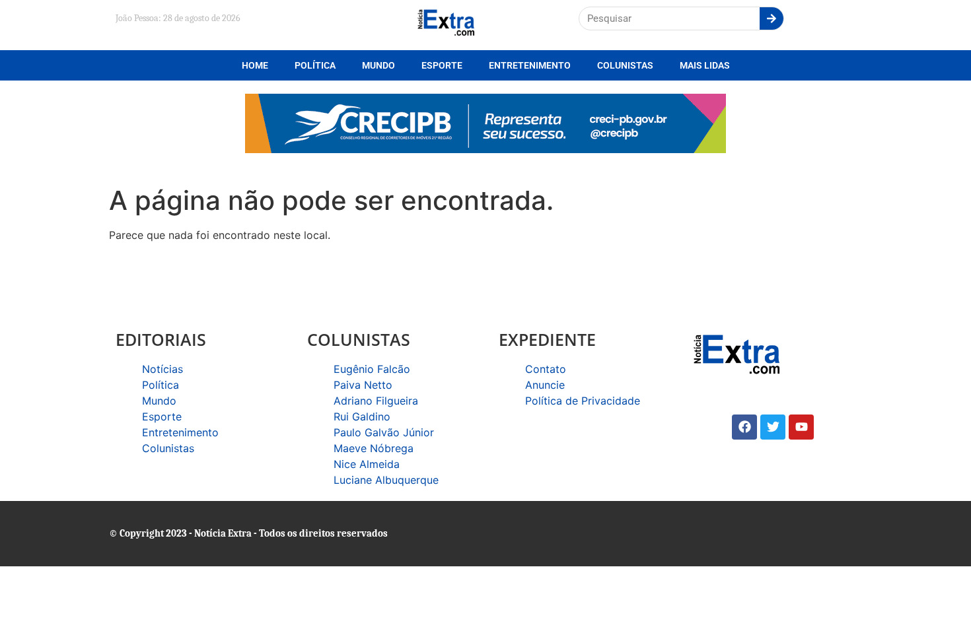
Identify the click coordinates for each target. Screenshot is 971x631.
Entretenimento (530, 65)
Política (315, 65)
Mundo (378, 65)
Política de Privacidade (582, 400)
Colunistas (625, 65)
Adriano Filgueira (376, 400)
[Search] (771, 18)
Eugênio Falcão (372, 369)
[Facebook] (744, 427)
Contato (545, 369)
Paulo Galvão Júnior (384, 432)
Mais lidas (705, 65)
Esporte (441, 65)
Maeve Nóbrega (374, 448)
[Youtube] (801, 427)
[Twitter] (772, 427)
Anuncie (545, 384)
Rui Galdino (362, 416)
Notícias (162, 369)
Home (255, 65)
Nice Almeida (367, 464)
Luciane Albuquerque (386, 479)
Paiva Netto (363, 384)
